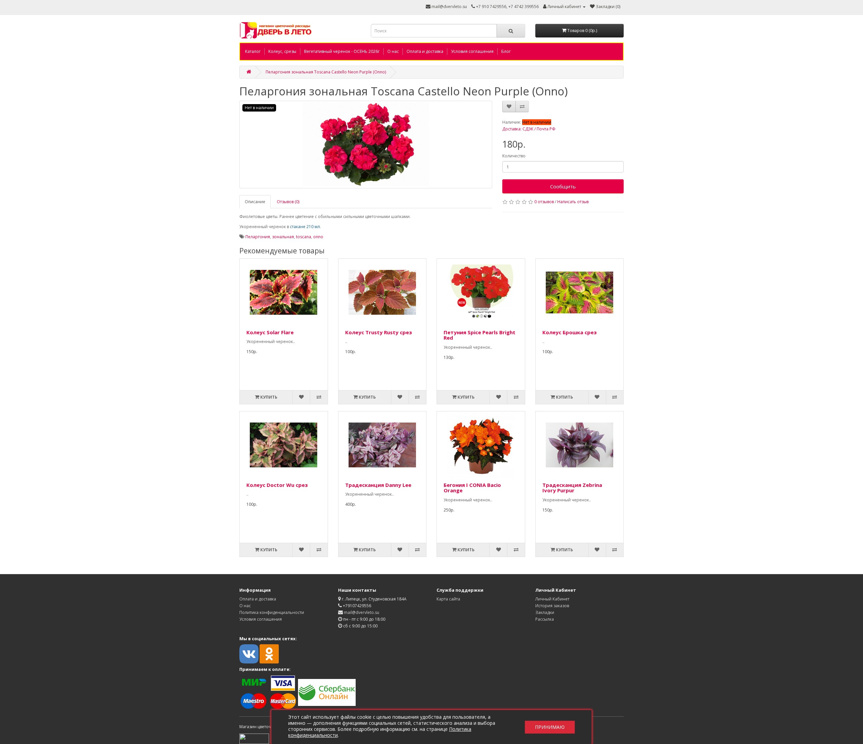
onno (318, 237)
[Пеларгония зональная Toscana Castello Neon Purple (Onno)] (365, 144)
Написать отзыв (573, 202)
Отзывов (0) (288, 202)
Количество (514, 156)
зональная (283, 237)
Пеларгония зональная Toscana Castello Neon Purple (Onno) (326, 72)
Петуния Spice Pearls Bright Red (479, 335)
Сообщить (563, 186)
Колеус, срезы (282, 51)
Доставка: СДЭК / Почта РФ (529, 129)
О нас (393, 51)
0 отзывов (544, 202)
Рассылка (544, 619)
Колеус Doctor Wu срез (277, 485)
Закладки (544, 612)
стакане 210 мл (305, 226)
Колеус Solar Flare (270, 332)
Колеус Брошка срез (569, 332)
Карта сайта (448, 599)
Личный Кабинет (552, 599)
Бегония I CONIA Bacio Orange (472, 488)
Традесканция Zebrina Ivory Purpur (572, 488)
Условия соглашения (472, 51)
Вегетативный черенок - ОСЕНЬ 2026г (342, 51)
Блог (506, 51)
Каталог (253, 51)
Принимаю (550, 727)
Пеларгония (257, 237)
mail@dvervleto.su (448, 6)
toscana (303, 237)
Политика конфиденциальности (271, 612)
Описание (255, 202)
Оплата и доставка (425, 51)
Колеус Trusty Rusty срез (378, 332)
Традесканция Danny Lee (378, 485)
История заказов (552, 606)
